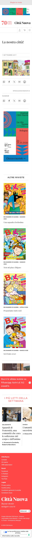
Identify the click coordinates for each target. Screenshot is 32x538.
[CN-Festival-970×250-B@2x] (16, 11)
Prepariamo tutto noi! (13, 311)
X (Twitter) (4, 474)
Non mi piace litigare (12, 268)
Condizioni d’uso (6, 493)
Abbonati (23, 511)
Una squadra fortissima (13, 223)
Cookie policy (5, 488)
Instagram (4, 476)
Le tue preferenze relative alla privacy (17, 532)
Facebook (4, 471)
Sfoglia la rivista (16, 2)
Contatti (4, 460)
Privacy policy (6, 485)
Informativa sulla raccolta (11, 536)
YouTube (4, 479)
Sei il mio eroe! (10, 354)
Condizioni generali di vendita (11, 490)
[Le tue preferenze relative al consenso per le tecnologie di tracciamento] (29, 535)
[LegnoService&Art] (16, 367)
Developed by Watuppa (14, 520)
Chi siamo (4, 462)
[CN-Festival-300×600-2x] (16, 136)
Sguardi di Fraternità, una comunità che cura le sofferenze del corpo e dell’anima (11, 433)
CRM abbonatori (6, 465)
